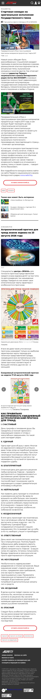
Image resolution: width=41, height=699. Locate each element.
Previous (3, 389)
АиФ (6, 55)
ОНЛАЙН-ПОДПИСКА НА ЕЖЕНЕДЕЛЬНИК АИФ (16, 660)
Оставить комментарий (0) (20, 182)
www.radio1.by (26, 175)
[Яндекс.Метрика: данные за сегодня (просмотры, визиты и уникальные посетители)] (13, 689)
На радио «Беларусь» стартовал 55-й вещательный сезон (23, 208)
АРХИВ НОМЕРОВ (7, 655)
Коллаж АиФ (27, 342)
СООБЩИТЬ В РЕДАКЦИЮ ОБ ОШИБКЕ (14, 663)
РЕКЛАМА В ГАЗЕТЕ (8, 658)
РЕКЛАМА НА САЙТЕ (20, 655)
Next (36, 389)
